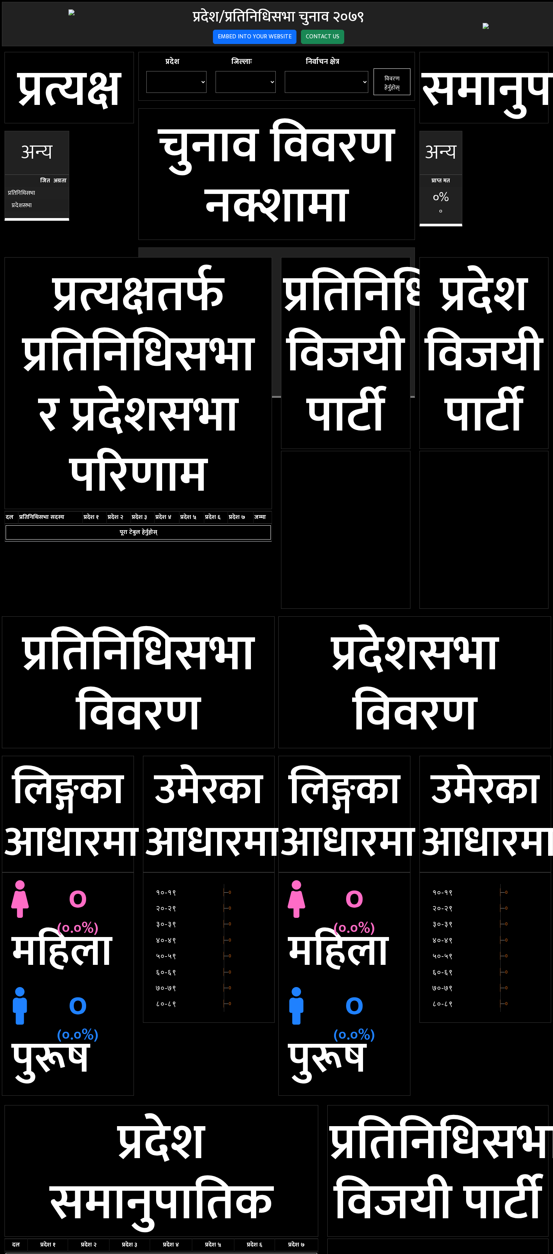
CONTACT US (322, 37)
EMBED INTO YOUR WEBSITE (255, 37)
